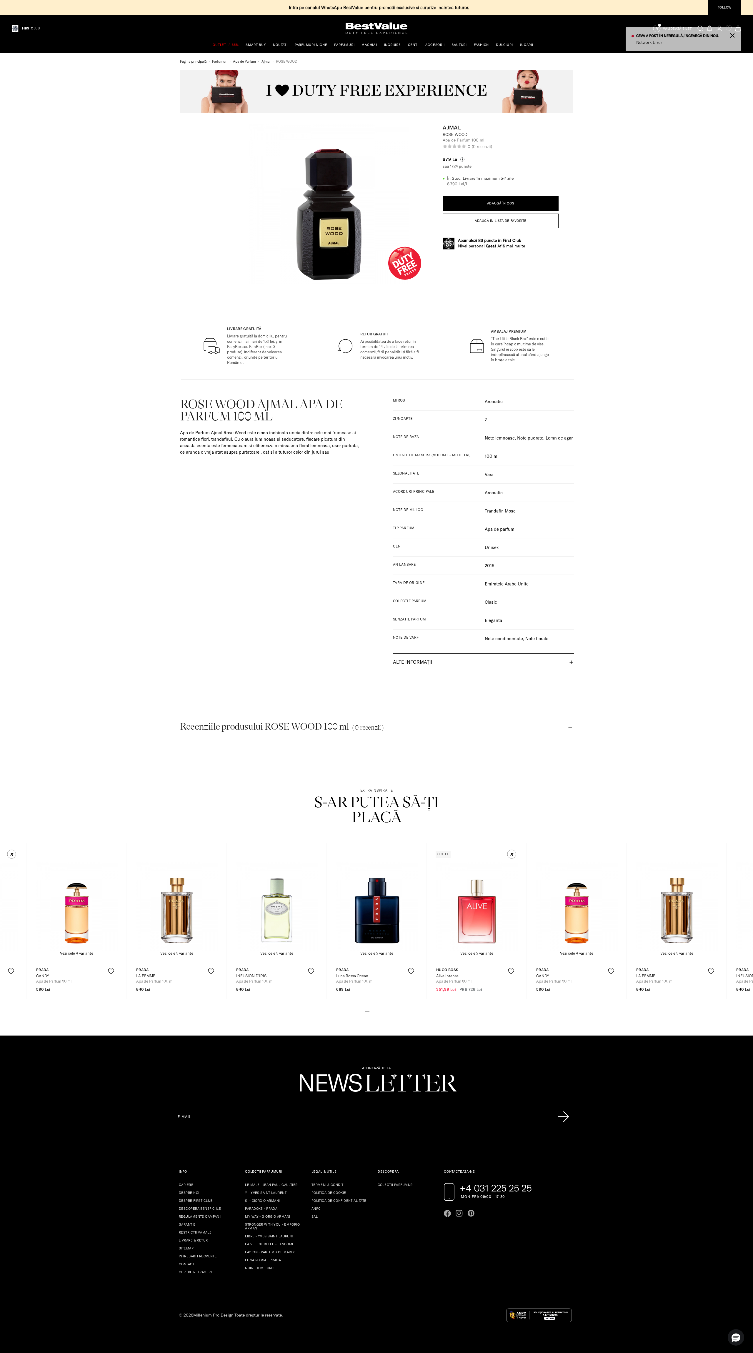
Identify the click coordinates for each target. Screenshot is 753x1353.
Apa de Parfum (244, 61)
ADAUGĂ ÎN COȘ (500, 203)
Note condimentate (504, 638)
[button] (11, 854)
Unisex (492, 547)
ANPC (316, 1208)
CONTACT (186, 1264)
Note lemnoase (500, 438)
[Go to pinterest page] (470, 1213)
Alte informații (412, 662)
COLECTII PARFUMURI (396, 1185)
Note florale (536, 638)
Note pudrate (530, 438)
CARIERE (186, 1185)
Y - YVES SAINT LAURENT (265, 1193)
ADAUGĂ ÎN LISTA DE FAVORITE (501, 221)
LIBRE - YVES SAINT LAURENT (269, 1236)
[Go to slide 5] (386, 1010)
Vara (489, 474)
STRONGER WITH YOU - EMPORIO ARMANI (272, 1226)
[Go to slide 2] (371, 1010)
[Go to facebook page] (447, 1213)
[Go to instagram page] (459, 1213)
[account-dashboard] (719, 28)
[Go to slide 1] (367, 1010)
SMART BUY (256, 45)
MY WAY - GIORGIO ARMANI (267, 1216)
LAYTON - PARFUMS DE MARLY (270, 1252)
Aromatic (494, 401)
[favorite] (728, 28)
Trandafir (493, 511)
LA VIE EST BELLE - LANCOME (269, 1244)
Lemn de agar (559, 438)
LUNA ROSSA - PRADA (263, 1260)
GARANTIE (187, 1224)
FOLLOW (725, 7)
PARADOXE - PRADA (261, 1208)
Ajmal (265, 61)
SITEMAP (186, 1248)
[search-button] (700, 28)
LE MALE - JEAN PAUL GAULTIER (271, 1185)
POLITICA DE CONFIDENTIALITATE (338, 1201)
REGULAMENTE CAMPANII (200, 1216)
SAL (314, 1216)
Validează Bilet (677, 29)
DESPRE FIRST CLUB (195, 1201)
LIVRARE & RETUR (193, 1240)
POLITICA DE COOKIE (328, 1193)
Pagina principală (193, 61)
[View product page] (77, 906)
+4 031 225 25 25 (496, 1188)
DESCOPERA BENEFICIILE (200, 1208)
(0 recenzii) (482, 146)
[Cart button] (738, 28)
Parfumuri (219, 61)
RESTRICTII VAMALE (195, 1232)
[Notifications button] (710, 28)
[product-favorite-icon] (11, 971)
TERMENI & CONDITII (328, 1185)
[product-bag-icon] (11, 985)
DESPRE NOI (189, 1193)
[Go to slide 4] (381, 1010)
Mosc (510, 511)
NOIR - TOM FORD (259, 1268)
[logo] (376, 28)
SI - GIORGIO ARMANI (262, 1201)
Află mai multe (511, 246)
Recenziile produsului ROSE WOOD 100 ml (282, 726)
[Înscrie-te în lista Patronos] (563, 1116)
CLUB (31, 28)
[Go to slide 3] (376, 1010)
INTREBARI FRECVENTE (198, 1256)
